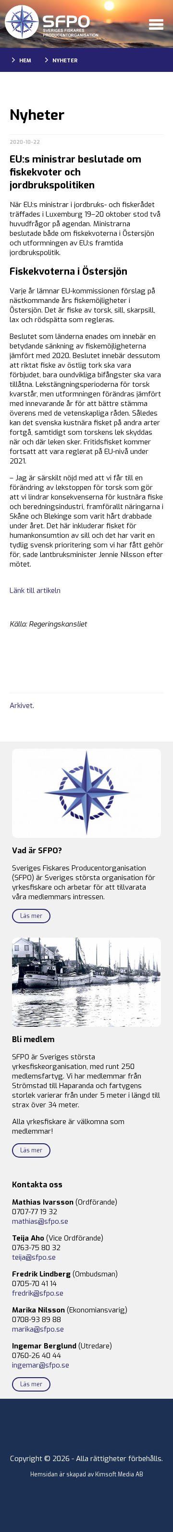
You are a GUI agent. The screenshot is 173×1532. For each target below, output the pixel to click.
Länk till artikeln (35, 590)
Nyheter (64, 60)
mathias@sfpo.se (40, 1221)
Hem (25, 60)
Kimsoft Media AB (119, 1474)
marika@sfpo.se (38, 1329)
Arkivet (21, 705)
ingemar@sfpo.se (40, 1365)
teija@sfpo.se (34, 1257)
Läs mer (31, 916)
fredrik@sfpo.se (37, 1293)
